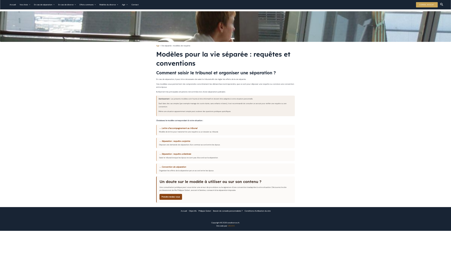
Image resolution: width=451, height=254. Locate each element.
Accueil (13, 4)
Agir (123, 4)
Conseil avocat (426, 5)
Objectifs (193, 211)
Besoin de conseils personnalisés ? (228, 211)
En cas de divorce (66, 4)
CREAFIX (231, 226)
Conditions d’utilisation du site (258, 211)
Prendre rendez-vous (171, 197)
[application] (29, 4)
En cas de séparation (43, 4)
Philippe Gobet (204, 211)
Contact (135, 4)
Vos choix (24, 4)
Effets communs (86, 4)
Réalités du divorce (107, 4)
